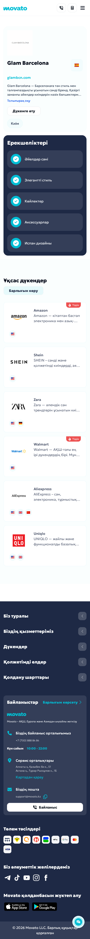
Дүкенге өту (24, 111)
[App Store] (16, 906)
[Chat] (78, 922)
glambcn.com (19, 77)
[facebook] (46, 878)
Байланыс (48, 807)
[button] (45, 322)
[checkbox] (76, 65)
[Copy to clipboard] (45, 796)
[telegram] (7, 878)
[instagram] (36, 878)
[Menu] (83, 8)
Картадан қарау (29, 777)
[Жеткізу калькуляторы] (72, 8)
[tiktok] (17, 878)
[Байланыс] (61, 8)
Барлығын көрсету (60, 702)
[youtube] (27, 878)
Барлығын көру (23, 290)
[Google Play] (44, 906)
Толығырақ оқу (18, 101)
